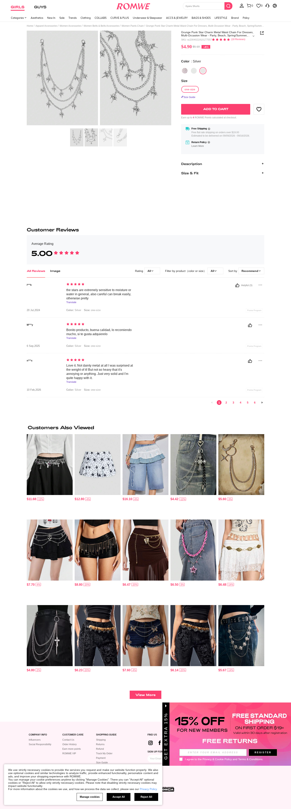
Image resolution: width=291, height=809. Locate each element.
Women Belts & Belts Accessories (101, 26)
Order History (69, 744)
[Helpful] (237, 285)
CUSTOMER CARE (73, 735)
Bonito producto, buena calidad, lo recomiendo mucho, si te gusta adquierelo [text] (99, 332)
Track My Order (104, 753)
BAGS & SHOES (201, 17)
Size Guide (102, 762)
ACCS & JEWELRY (177, 17)
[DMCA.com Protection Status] (167, 789)
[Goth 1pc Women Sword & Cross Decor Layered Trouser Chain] (50, 635)
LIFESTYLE (221, 17)
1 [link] (219, 402)
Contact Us (68, 739)
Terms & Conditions (250, 759)
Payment (101, 758)
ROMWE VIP (69, 753)
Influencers (35, 739)
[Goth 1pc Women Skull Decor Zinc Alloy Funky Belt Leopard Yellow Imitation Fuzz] (98, 635)
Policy (246, 17)
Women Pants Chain (133, 26)
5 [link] (247, 402)
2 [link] (226, 402)
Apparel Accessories (46, 26)
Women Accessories (70, 26)
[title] (145, 427)
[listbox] (241, 5)
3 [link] (233, 402)
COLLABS (101, 17)
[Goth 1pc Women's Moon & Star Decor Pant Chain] (241, 464)
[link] (212, 402)
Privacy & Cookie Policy (217, 759)
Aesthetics (37, 17)
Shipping (101, 739)
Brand (235, 17)
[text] (100, 285)
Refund (100, 749)
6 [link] (255, 402)
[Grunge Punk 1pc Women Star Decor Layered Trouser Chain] (241, 635)
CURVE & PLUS (119, 17)
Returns (100, 744)
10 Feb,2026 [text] (34, 389)
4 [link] (240, 402)
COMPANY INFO (38, 735)
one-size (92, 310)
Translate (71, 302)
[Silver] (184, 70)
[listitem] (50, 475)
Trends (72, 17)
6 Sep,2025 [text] (33, 346)
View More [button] (145, 695)
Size (184, 81)
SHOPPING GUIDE (106, 735)
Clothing (86, 17)
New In (51, 17)
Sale (62, 17)
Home (30, 26)
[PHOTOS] (99, 78)
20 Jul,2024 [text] (33, 310)
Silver (73, 310)
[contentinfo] (31, 499)
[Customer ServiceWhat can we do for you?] (267, 5)
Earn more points (71, 749)
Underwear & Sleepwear (147, 17)
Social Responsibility (40, 744)
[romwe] (133, 5)
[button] (259, 109)
